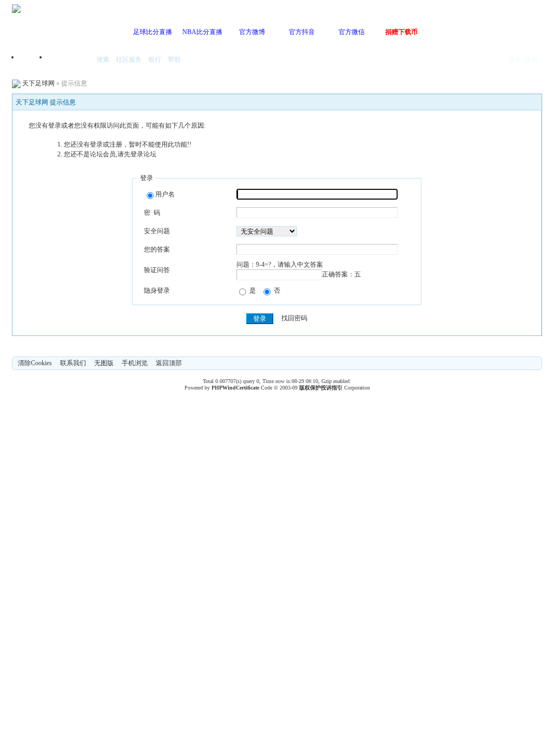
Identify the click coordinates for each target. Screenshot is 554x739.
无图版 (104, 363)
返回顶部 (169, 363)
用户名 (165, 194)
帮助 (174, 59)
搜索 (102, 59)
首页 (33, 60)
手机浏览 (135, 363)
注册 (531, 59)
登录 (515, 59)
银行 (154, 59)
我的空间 (69, 60)
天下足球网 (38, 83)
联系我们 (73, 363)
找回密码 (294, 318)
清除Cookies (35, 363)
